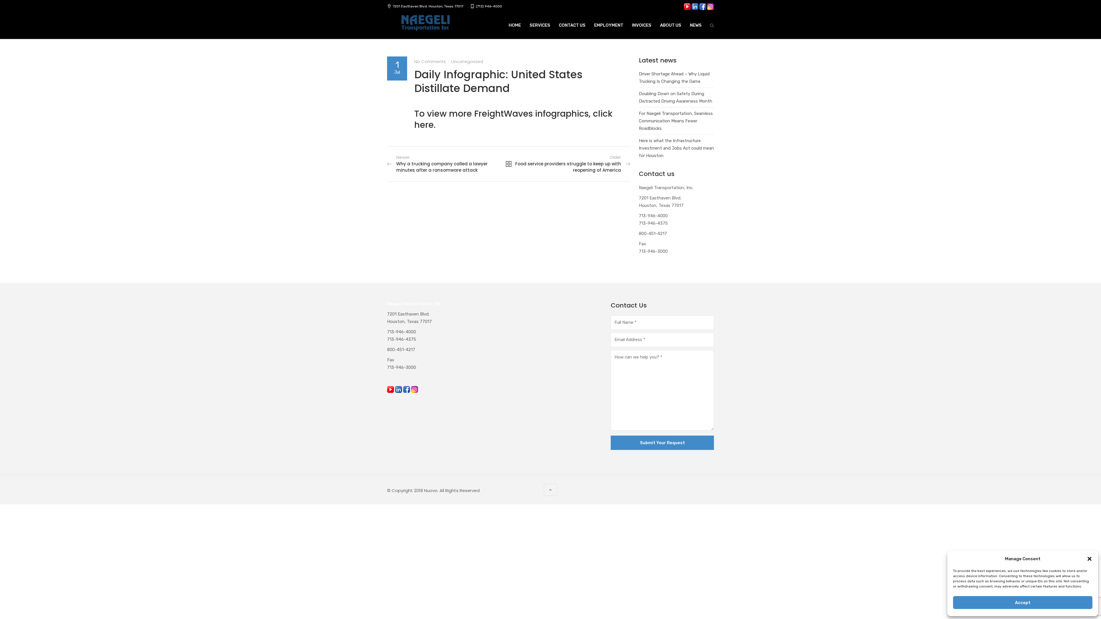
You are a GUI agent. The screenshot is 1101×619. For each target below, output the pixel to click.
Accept (1022, 602)
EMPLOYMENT (608, 25)
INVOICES (641, 25)
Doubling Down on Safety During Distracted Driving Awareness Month (675, 97)
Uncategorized (467, 61)
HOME (515, 25)
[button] (1089, 559)
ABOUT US (670, 25)
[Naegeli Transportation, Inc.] (425, 26)
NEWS (696, 25)
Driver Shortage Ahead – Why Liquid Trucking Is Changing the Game (674, 77)
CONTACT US (572, 25)
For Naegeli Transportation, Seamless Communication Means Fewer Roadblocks (676, 121)
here (424, 125)
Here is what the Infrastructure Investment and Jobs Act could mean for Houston (676, 148)
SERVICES (540, 25)
